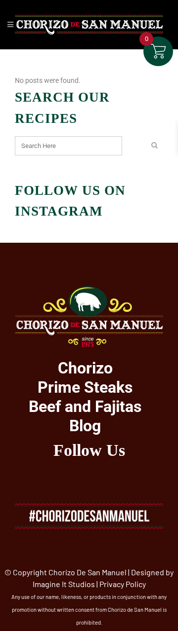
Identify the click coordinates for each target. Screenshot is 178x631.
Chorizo (85, 368)
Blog (85, 425)
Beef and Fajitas (85, 406)
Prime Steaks (85, 387)
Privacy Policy (122, 584)
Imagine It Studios (64, 584)
